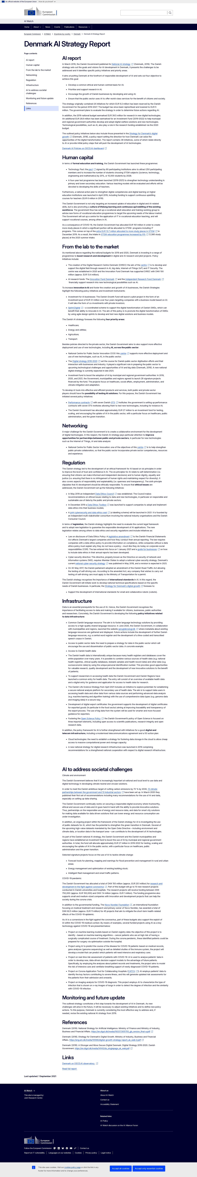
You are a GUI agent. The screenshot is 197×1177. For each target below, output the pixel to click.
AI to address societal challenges (36, 92)
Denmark (77, 34)
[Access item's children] (41, 27)
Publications (69, 27)
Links (28, 108)
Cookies (78, 1153)
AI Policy (104, 1121)
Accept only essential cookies (149, 1168)
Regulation (31, 80)
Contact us (104, 1100)
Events (57, 27)
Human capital (32, 65)
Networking (31, 75)
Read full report (69, 1069)
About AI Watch (107, 1095)
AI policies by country (62, 34)
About (36, 27)
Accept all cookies (120, 1168)
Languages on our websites (59, 1153)
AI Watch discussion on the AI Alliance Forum (119, 1125)
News (47, 27)
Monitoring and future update (39, 98)
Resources (83, 27)
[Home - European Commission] (42, 11)
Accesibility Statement (109, 1104)
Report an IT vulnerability (34, 1153)
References (31, 103)
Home (26, 27)
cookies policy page (72, 1167)
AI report (30, 60)
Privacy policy (91, 1153)
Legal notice (106, 1153)
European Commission (32, 34)
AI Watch (47, 34)
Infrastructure (32, 85)
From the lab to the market (38, 70)
